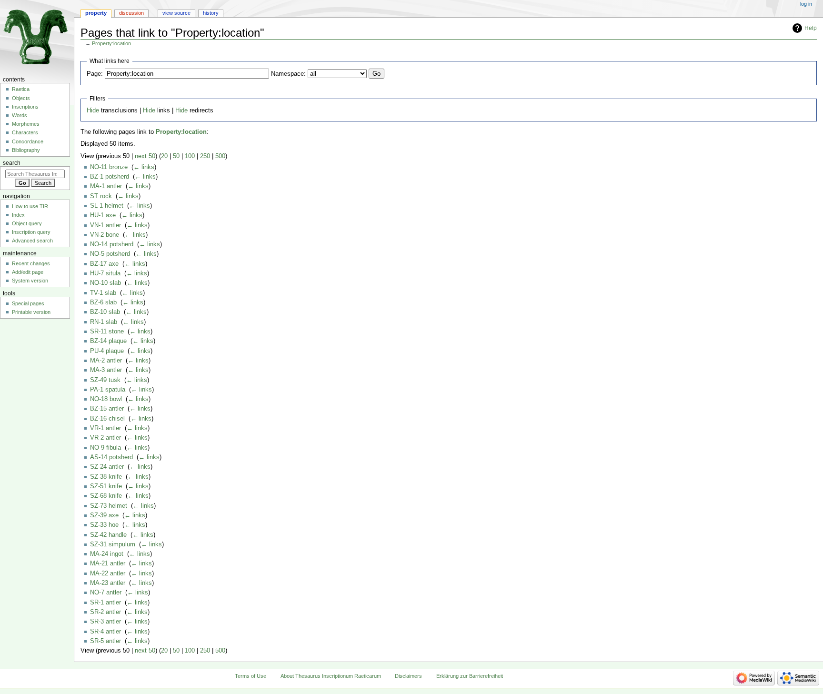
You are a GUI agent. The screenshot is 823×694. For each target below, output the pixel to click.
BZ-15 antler (107, 408)
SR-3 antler (105, 621)
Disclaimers (408, 676)
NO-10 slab (105, 283)
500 (220, 156)
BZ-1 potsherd (109, 176)
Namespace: (288, 73)
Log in (806, 4)
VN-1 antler (105, 225)
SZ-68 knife (106, 496)
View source (176, 13)
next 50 (145, 156)
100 (190, 156)
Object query (27, 223)
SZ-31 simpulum (112, 544)
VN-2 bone (104, 234)
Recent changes (31, 263)
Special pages (28, 303)
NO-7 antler (105, 592)
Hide (93, 110)
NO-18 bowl (106, 399)
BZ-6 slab (103, 302)
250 (205, 156)
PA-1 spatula (107, 389)
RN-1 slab (103, 322)
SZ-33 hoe (104, 525)
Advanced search (32, 240)
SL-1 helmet (106, 205)
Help (810, 28)
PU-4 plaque (107, 351)
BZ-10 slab (105, 312)
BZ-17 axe (104, 264)
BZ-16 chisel (107, 418)
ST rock (101, 196)
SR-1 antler (105, 602)
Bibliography (26, 150)
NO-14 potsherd (111, 244)
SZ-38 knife (106, 476)
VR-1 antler (105, 428)
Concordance (27, 141)
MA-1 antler (106, 186)
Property (96, 13)
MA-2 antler (106, 360)
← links (143, 167)
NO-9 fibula (105, 447)
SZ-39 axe (104, 515)
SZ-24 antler (107, 466)
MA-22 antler (107, 573)
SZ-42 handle (108, 535)
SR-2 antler (105, 612)
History (211, 13)
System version (30, 280)
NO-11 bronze (109, 167)
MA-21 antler (107, 563)
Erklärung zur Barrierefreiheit (469, 676)
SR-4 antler (105, 631)
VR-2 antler (105, 437)
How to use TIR (30, 206)
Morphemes (26, 124)
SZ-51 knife (106, 486)
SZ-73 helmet (108, 506)
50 (176, 156)
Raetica (21, 89)
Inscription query (31, 232)
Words (19, 115)
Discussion (131, 13)
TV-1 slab (103, 293)
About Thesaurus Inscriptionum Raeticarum (331, 676)
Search (11, 163)
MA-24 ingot (106, 554)
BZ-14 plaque (108, 341)
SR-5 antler (105, 641)
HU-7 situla (105, 273)
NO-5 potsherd (110, 254)
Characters (25, 132)
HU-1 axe (103, 215)
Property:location (111, 43)
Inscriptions (25, 107)
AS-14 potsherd (111, 457)
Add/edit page (27, 272)
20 (164, 156)
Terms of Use (250, 676)
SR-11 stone (107, 331)
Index (18, 215)
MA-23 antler (107, 583)
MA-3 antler (106, 370)
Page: (95, 73)
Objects (21, 98)
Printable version (31, 312)
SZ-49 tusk (105, 380)
